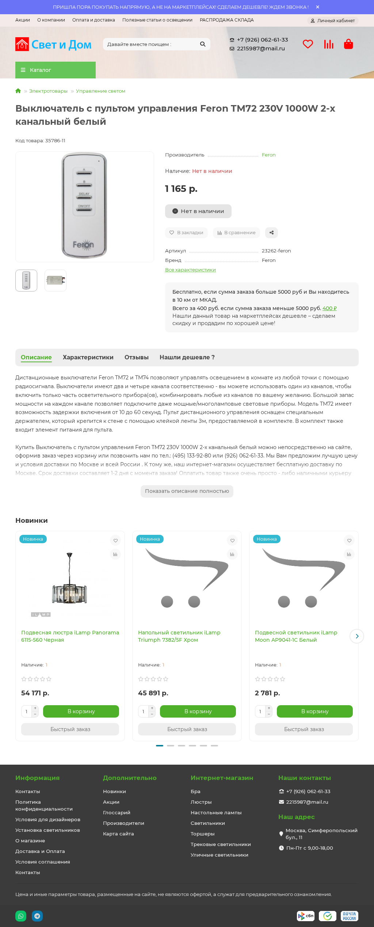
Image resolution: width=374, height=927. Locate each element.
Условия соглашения (42, 862)
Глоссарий (116, 812)
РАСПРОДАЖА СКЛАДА (227, 20)
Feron (269, 155)
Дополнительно (130, 777)
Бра (196, 791)
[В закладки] (115, 540)
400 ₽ (330, 308)
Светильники (208, 823)
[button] (17, 636)
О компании (51, 20)
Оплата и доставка (93, 20)
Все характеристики (190, 270)
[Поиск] (202, 44)
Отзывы (137, 357)
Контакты (27, 791)
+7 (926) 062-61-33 (262, 39)
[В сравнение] (115, 554)
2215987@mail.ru (261, 48)
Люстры (201, 802)
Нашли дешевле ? (187, 357)
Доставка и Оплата (40, 851)
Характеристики (88, 357)
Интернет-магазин (222, 777)
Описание (36, 357)
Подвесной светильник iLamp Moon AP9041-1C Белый (296, 636)
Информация (37, 777)
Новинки (114, 791)
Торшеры (203, 834)
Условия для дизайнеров (47, 819)
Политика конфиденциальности (44, 805)
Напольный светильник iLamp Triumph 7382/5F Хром (179, 636)
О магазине (30, 840)
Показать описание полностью (187, 491)
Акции (22, 20)
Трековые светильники (221, 844)
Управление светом (101, 91)
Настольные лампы (216, 812)
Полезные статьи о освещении (157, 20)
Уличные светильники (219, 855)
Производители (123, 823)
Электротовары (48, 91)
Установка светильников (47, 830)
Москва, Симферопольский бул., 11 (322, 833)
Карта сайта (118, 834)
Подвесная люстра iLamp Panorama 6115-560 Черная (70, 636)
